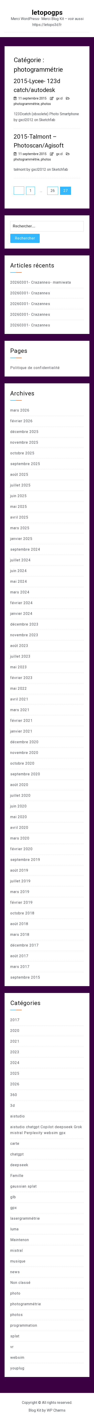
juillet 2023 (20, 656)
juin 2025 (18, 496)
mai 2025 (18, 506)
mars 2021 (19, 710)
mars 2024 (19, 592)
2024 (14, 1063)
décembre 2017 (24, 945)
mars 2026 (19, 410)
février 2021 (21, 720)
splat (14, 1336)
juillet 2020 (20, 795)
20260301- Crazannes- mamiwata (40, 282)
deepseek (19, 1165)
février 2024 (21, 603)
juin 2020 (18, 806)
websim (17, 1357)
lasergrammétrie (25, 1218)
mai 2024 (18, 581)
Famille (17, 1175)
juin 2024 (18, 571)
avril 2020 (19, 827)
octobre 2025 (22, 453)
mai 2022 (18, 688)
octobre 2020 (22, 763)
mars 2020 (19, 838)
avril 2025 (19, 517)
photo (15, 1293)
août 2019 (19, 870)
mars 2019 (19, 892)
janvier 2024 (21, 613)
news (15, 1272)
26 (53, 190)
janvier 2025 (21, 539)
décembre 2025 (24, 432)
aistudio (17, 1116)
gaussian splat (23, 1186)
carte (14, 1143)
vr (12, 1347)
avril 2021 (19, 699)
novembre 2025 (24, 442)
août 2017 (19, 956)
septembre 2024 (25, 549)
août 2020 (19, 785)
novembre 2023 (24, 635)
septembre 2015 (25, 977)
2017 (14, 1020)
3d (12, 1105)
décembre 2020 (24, 742)
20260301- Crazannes (30, 293)
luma (14, 1229)
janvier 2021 (21, 731)
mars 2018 (19, 934)
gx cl (59, 98)
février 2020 (21, 849)
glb (13, 1197)
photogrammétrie (26, 104)
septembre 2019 (25, 860)
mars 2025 (19, 528)
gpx (13, 1208)
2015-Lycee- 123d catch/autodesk (37, 85)
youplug (17, 1368)
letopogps (47, 12)
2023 (14, 1052)
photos (46, 104)
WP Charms (56, 1410)
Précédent (19, 190)
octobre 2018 (22, 913)
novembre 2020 (24, 753)
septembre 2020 (25, 774)
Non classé (20, 1282)
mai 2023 (18, 667)
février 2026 (21, 421)
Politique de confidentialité (35, 368)
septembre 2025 (25, 464)
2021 (14, 1041)
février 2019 (21, 902)
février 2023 (21, 678)
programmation (23, 1325)
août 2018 (19, 924)
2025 (14, 1073)
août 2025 (19, 474)
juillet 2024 (20, 560)
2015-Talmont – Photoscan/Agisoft (39, 141)
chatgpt (17, 1154)
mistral (16, 1250)
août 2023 (19, 646)
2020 (14, 1030)
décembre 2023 (24, 624)
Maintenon (19, 1240)
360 (13, 1095)
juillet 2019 (20, 881)
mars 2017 (19, 966)
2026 (14, 1084)
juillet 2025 (20, 485)
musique (18, 1261)
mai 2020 (18, 817)
